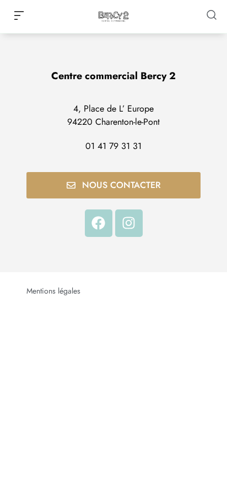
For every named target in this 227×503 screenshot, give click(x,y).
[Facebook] (98, 223)
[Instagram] (129, 223)
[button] (19, 16)
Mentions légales (53, 290)
